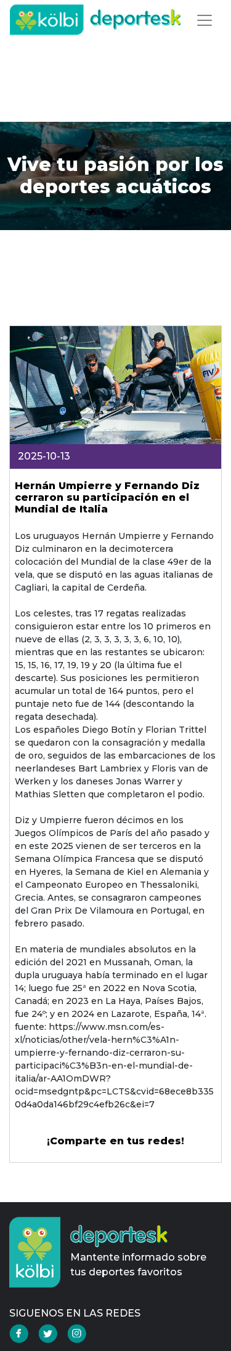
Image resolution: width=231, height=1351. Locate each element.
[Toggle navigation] (204, 20)
